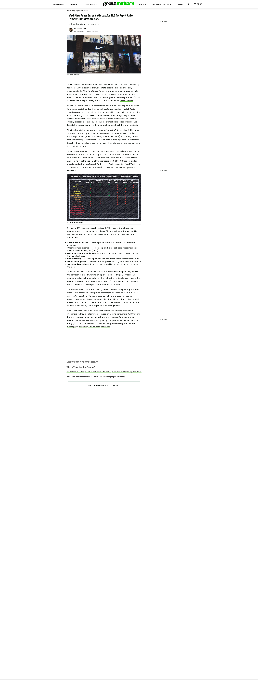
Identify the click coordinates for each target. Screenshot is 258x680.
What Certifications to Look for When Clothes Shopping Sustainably (96, 377)
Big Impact (77, 11)
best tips (71, 327)
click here (105, 327)
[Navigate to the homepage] (118, 4)
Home (69, 11)
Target (109, 130)
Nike (117, 133)
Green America (83, 97)
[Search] (189, 3)
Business (85, 11)
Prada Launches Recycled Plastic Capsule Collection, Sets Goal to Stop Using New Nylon (104, 372)
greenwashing (116, 323)
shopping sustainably (89, 327)
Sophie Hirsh (81, 29)
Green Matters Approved (161, 4)
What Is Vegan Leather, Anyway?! (81, 367)
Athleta (106, 136)
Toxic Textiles (126, 100)
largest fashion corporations (120, 97)
